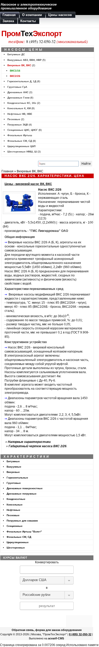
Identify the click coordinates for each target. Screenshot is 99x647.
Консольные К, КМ (19, 108)
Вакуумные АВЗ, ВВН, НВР (24, 60)
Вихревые (13, 472)
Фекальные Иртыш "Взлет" (24, 531)
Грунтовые (14, 483)
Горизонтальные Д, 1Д (21, 81)
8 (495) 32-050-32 (41, 41)
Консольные (15, 504)
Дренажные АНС (17, 92)
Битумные (13, 461)
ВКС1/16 (15, 70)
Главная (7, 171)
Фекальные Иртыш (19, 135)
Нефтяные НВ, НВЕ (19, 113)
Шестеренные (16, 547)
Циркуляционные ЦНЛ (21, 146)
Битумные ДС (16, 54)
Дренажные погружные (22, 493)
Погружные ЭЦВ (17, 124)
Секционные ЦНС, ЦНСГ (22, 130)
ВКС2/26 (15, 76)
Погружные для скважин (22, 520)
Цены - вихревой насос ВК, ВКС (28, 184)
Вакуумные (14, 466)
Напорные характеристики (29, 442)
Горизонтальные (17, 477)
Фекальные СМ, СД (19, 140)
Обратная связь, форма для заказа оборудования (46, 629)
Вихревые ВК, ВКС (19, 65)
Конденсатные (16, 499)
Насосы (10, 372)
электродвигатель (17, 263)
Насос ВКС (46, 189)
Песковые (13, 119)
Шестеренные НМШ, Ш (22, 151)
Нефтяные (13, 510)
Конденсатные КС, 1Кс (21, 103)
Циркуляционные (18, 542)
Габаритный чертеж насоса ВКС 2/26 (38, 446)
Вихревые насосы (21, 242)
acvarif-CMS (56, 638)
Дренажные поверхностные (25, 488)
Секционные (15, 526)
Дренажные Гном (18, 97)
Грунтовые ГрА (17, 87)
